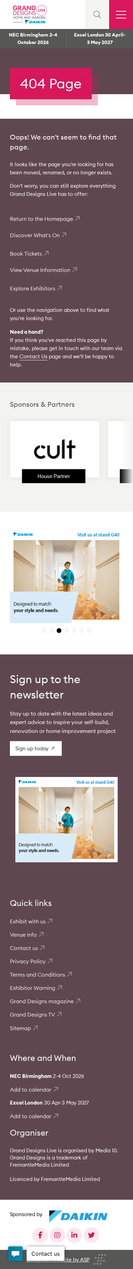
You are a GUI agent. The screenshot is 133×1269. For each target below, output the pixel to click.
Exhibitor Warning (32, 987)
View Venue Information (40, 269)
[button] (44, 630)
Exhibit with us (28, 921)
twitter (91, 1235)
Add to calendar (30, 1089)
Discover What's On (35, 235)
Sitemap (20, 1028)
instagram (57, 1235)
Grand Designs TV (32, 1014)
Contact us (24, 947)
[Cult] (44, 449)
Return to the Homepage (41, 218)
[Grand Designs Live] (29, 14)
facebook (40, 1235)
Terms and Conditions (37, 974)
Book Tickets (26, 253)
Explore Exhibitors (32, 288)
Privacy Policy (28, 961)
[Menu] (121, 14)
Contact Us (33, 356)
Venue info (23, 934)
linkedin (74, 1235)
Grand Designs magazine (42, 1001)
